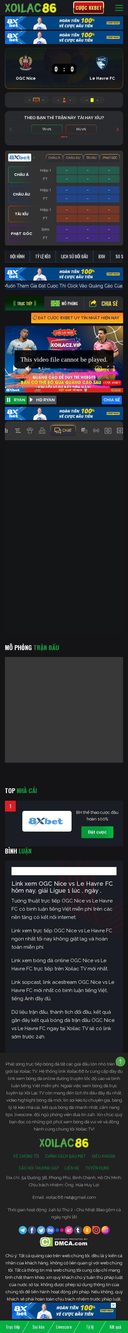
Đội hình (17, 256)
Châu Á (54, 157)
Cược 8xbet (88, 7)
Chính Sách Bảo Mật (65, 1156)
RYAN (19, 399)
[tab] (24, 303)
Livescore (64, 1326)
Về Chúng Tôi (26, 1156)
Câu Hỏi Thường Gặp (39, 1168)
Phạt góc (110, 157)
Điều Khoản (103, 1156)
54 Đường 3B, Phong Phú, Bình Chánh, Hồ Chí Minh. (71, 1177)
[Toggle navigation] (119, 7)
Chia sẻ (109, 303)
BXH (101, 256)
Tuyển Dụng (97, 1168)
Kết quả (115, 1326)
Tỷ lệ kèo (43, 256)
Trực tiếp (13, 1326)
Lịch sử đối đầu (74, 256)
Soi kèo (38, 1326)
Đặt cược (97, 832)
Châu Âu (73, 157)
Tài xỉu (91, 157)
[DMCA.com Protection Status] (64, 1241)
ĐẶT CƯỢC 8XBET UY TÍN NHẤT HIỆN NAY (78, 318)
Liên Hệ (72, 1168)
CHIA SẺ (111, 399)
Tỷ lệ (90, 1326)
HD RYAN (45, 399)
